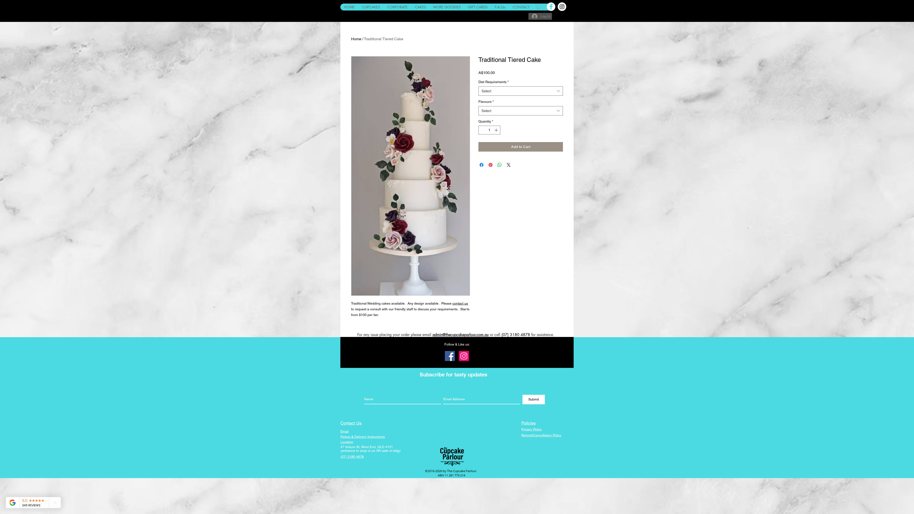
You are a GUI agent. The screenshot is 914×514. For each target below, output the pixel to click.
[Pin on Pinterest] (490, 165)
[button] (538, 7)
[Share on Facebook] (481, 165)
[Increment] (497, 130)
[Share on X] (509, 165)
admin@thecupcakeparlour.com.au (460, 334)
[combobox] (520, 91)
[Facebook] (450, 356)
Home (356, 39)
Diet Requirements (493, 82)
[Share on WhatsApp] (499, 165)
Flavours (486, 102)
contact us (460, 303)
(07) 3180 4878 (516, 334)
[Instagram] (464, 356)
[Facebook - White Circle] (551, 6)
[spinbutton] (489, 130)
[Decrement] (482, 130)
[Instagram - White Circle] (562, 6)
